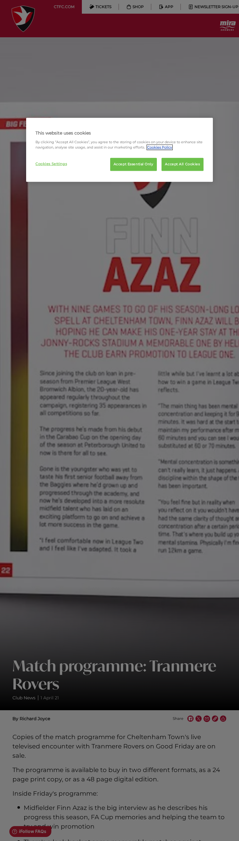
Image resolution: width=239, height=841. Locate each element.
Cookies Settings (51, 164)
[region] (119, 150)
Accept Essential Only (133, 164)
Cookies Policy (159, 147)
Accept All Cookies (182, 164)
